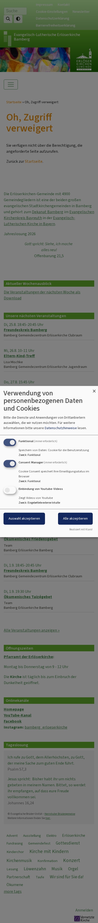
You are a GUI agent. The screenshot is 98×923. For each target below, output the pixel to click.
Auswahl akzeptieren (24, 518)
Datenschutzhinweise (61, 428)
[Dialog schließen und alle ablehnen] (94, 389)
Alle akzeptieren (75, 518)
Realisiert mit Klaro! (80, 529)
